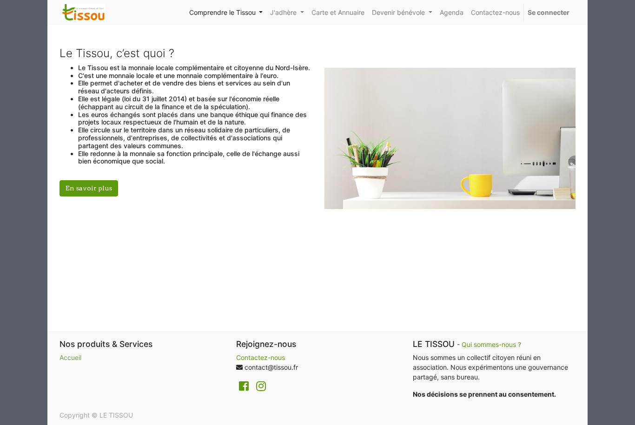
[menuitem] (338, 12)
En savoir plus (89, 188)
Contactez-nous (260, 357)
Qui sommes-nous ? (492, 344)
